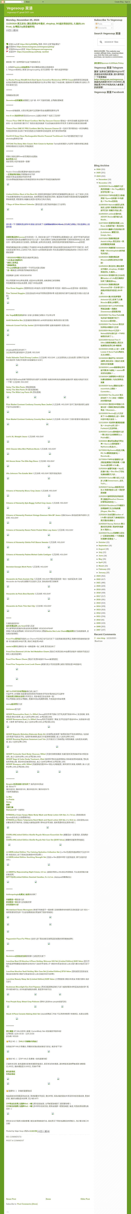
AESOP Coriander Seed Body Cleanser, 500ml (26, 754)
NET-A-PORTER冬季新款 (16, 691)
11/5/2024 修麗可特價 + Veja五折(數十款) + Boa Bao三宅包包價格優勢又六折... (111, 471)
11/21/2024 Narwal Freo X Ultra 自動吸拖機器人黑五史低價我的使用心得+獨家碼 (111, 343)
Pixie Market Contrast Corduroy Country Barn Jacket (29, 404)
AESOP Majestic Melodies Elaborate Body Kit (25, 734)
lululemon (10, 709)
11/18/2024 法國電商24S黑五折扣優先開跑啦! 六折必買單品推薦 (111, 379)
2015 (98, 603)
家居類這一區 (11, 902)
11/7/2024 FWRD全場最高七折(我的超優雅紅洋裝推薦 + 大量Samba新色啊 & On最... (112, 462)
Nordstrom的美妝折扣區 (16, 956)
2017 (98, 596)
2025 (98, 173)
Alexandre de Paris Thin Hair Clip (20, 606)
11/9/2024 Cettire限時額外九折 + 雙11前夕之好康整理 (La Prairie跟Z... (111, 435)
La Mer (9, 797)
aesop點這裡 (11, 704)
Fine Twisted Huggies (15, 293)
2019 (98, 589)
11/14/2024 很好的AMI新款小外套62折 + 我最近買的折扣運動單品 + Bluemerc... (111, 407)
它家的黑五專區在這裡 (15, 696)
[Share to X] (12, 30)
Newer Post (11, 1199)
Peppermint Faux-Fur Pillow (18, 939)
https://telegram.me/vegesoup (39, 49)
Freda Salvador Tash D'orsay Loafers (22, 357)
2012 (98, 613)
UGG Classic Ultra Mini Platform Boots (23, 449)
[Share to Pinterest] (17, 30)
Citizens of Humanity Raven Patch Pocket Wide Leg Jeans (31, 530)
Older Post (85, 1199)
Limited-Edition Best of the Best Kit (21, 194)
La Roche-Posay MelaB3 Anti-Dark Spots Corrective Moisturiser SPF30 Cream (39, 80)
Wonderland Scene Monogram (19, 910)
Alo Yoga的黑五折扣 (14, 315)
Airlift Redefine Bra (14, 320)
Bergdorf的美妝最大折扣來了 (18, 784)
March (102, 566)
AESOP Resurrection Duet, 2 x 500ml (22, 714)
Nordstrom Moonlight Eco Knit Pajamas (23, 987)
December (103, 179)
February (103, 569)
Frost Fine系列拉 (13, 639)
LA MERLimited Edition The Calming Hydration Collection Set (33, 852)
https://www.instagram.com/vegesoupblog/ (35, 47)
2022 (98, 579)
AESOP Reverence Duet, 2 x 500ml (21, 719)
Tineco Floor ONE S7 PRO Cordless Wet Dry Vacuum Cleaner (32, 128)
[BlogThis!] (9, 30)
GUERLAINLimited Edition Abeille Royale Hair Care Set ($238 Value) (35, 840)
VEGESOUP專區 (14, 258)
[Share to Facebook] (14, 30)
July (101, 552)
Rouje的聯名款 (13, 268)
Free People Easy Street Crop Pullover (22, 1002)
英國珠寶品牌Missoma (15, 237)
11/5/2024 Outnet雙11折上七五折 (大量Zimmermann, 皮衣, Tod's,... (111, 481)
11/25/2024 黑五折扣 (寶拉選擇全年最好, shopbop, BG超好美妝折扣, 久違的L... (111, 269)
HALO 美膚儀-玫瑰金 (28, 1041)
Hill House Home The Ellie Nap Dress (22, 461)
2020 (98, 586)
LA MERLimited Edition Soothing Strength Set (26, 857)
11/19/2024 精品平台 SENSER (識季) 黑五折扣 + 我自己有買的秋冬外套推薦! (111, 361)
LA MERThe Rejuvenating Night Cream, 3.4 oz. (26, 872)
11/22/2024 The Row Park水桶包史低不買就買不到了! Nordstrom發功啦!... (111, 318)
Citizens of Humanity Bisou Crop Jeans (23, 491)
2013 (98, 610)
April (101, 562)
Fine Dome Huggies (14, 288)
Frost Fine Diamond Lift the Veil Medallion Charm (27, 651)
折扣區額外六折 (12, 905)
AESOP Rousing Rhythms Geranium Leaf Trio (26, 739)
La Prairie (10, 799)
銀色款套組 (10, 1071)
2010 (98, 620)
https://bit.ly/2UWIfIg (29, 44)
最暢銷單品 (11, 265)
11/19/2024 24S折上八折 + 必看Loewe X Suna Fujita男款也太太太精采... (111, 352)
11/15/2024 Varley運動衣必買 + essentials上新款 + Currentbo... (111, 389)
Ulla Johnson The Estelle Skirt (19, 473)
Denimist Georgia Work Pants (19, 567)
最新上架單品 (12, 263)
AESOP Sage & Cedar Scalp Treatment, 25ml (25, 759)
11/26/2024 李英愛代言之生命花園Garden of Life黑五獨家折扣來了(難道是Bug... (112, 278)
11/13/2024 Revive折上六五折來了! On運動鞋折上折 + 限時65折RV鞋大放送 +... (111, 416)
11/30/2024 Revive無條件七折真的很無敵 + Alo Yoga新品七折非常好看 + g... (112, 189)
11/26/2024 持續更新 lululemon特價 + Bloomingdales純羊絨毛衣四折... (112, 251)
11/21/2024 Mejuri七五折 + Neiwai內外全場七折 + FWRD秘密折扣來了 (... (112, 333)
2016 (98, 599)
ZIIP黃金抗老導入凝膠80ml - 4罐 (19, 1104)
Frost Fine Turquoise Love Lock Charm (23, 664)
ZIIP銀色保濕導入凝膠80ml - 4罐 (19, 1106)
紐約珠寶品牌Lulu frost (15, 626)
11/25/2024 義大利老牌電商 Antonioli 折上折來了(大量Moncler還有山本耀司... (110, 299)
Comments (102, 28)
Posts (99, 24)
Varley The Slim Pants (15, 387)
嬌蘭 (8, 805)
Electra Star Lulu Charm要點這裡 (60, 631)
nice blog (101, 638)
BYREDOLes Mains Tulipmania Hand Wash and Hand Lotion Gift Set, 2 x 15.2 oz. (41, 820)
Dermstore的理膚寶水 (15, 100)
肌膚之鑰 (9, 807)
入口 (8, 352)
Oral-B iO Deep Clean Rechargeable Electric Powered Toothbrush (34, 136)
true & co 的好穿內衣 (15, 116)
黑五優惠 (9, 1031)
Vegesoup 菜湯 (20, 8)
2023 (98, 576)
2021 (98, 583)
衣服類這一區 (11, 899)
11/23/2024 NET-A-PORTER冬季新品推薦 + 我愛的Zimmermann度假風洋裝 (111, 309)
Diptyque (10, 810)
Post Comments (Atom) (27, 1204)
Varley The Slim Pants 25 (17, 390)
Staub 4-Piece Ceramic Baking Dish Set (23, 1014)
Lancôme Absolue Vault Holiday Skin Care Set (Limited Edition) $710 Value (38, 971)
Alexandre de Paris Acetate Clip (20, 579)
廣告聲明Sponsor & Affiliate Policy (109, 63)
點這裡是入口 (11, 159)
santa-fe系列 (11, 646)
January (102, 573)
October (102, 542)
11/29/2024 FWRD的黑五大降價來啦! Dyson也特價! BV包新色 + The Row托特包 (111, 198)
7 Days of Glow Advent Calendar (20, 204)
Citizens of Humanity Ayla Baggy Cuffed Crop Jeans (28, 503)
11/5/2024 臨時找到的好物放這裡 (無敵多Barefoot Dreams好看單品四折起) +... (111, 499)
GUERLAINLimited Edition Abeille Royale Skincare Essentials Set (34, 835)
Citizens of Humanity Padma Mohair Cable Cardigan (28, 554)
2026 (98, 169)
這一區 (10, 270)
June (101, 556)
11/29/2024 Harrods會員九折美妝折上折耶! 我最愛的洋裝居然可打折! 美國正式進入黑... (111, 208)
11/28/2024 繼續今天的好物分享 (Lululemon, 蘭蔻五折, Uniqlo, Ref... (112, 232)
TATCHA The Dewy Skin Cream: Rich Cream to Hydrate (29, 144)
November (103, 183)
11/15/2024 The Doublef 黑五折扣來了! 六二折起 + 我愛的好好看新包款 (111, 398)
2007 (98, 630)
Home (48, 1199)
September (103, 546)
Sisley (8, 802)
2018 (98, 593)
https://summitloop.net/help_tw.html (33, 52)
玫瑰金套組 (10, 1074)
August (102, 549)
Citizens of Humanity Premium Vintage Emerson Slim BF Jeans (33, 515)
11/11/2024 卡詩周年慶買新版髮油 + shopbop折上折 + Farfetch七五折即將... (112, 425)
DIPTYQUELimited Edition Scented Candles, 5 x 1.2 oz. (30, 877)
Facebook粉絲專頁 (21, 67)
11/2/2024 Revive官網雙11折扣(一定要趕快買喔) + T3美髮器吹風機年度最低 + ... (111, 536)
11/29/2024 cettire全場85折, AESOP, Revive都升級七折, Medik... (111, 217)
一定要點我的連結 (13, 174)
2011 (98, 616)
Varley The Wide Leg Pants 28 (19, 392)
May (101, 559)
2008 (98, 626)
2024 (98, 176)
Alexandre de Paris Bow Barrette (20, 594)
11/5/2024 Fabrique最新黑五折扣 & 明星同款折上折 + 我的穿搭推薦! (112, 490)
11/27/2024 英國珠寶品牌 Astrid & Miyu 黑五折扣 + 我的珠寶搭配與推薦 (111, 241)
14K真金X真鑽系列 (15, 260)
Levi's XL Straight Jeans (16, 437)
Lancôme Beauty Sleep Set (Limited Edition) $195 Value (30, 979)
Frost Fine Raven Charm (16, 659)
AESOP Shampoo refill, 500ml (19, 764)
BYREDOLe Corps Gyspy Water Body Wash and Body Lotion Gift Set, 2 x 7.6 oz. (40, 815)
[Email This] (7, 30)
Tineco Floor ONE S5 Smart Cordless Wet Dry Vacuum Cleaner (33, 121)
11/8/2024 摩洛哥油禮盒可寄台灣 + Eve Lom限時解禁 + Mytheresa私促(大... (111, 444)
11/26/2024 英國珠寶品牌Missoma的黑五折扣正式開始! (111, 260)
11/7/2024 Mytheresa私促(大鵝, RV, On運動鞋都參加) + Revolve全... (112, 453)
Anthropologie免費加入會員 (18, 894)
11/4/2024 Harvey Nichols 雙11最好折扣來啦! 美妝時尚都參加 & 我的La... (112, 527)
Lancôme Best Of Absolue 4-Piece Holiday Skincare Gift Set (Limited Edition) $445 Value (44, 961)
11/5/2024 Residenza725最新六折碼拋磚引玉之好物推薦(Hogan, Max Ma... (112, 508)
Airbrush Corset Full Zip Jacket (19, 325)
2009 (98, 623)
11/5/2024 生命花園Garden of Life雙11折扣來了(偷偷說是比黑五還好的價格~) (112, 517)
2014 (98, 606)
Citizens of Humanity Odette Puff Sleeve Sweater (27, 542)
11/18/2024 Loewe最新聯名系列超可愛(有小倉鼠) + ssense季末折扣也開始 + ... (112, 370)
